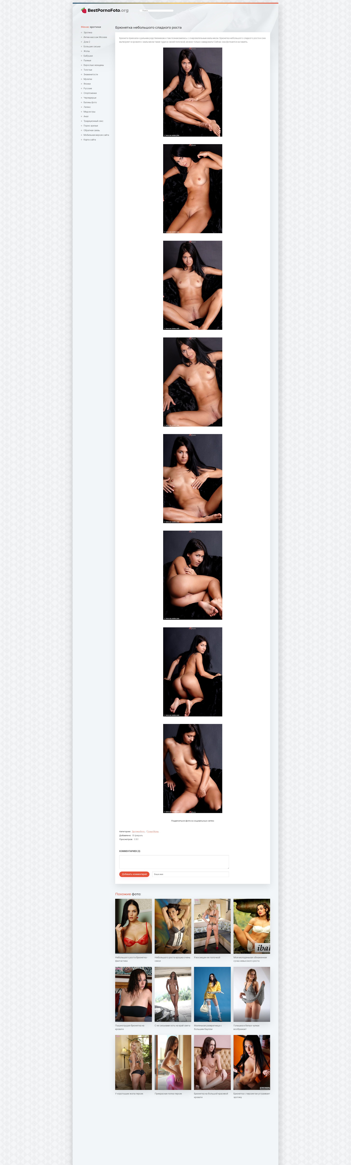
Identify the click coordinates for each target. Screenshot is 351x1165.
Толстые (88, 70)
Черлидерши (90, 97)
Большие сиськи (92, 46)
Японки (87, 83)
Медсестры (89, 111)
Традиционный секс (93, 121)
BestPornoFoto (108, 10)
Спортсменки (90, 93)
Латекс (87, 107)
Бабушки (88, 56)
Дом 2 (87, 42)
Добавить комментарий (134, 874)
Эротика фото (138, 831)
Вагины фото (90, 102)
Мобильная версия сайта (96, 135)
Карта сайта (90, 139)
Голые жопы (153, 831)
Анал (86, 116)
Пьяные (87, 60)
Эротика (88, 32)
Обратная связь (92, 130)
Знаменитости (91, 74)
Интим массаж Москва (95, 37)
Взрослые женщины (94, 65)
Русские (88, 88)
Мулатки (88, 79)
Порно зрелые (91, 125)
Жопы (87, 51)
